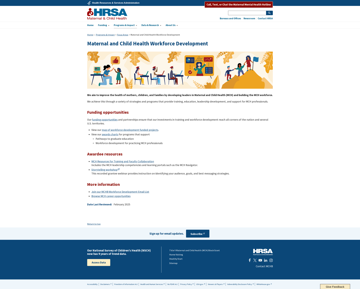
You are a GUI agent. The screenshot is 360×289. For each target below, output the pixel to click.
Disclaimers (105, 284)
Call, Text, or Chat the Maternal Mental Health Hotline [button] (239, 4)
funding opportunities (105, 119)
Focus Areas (122, 34)
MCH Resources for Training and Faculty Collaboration (122, 161)
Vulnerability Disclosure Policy (239, 284)
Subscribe (196, 234)
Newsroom (249, 18)
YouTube (260, 260)
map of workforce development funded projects (130, 130)
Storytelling (104, 169)
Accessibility (92, 284)
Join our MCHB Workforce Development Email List (120, 191)
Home (90, 34)
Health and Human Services (151, 284)
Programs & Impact (105, 34)
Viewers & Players (215, 284)
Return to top (94, 224)
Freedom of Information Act (126, 284)
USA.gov (199, 284)
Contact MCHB (264, 266)
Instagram (271, 260)
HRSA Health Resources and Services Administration (263, 252)
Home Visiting (176, 254)
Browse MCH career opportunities (110, 196)
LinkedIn (265, 260)
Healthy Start (176, 258)
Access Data (99, 262)
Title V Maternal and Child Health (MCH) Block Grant (194, 250)
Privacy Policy (186, 284)
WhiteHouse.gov (263, 284)
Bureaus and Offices (230, 18)
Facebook (249, 260)
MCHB (107, 14)
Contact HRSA (265, 18)
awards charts (110, 134)
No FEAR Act (172, 284)
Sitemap (173, 263)
